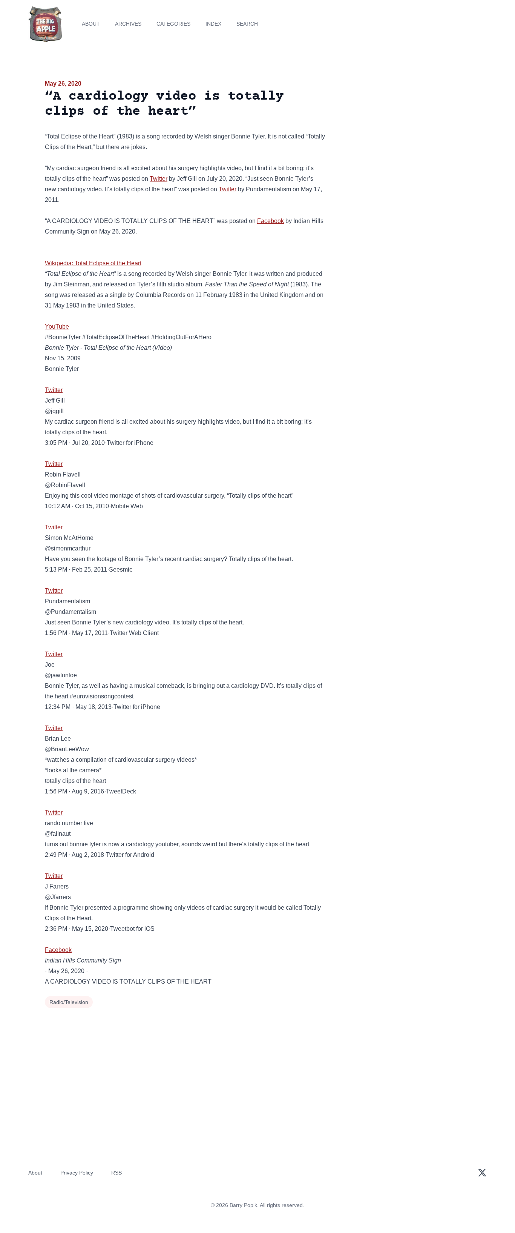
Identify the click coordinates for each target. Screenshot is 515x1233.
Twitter (158, 178)
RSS (116, 1173)
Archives (128, 24)
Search (247, 24)
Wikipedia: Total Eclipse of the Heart (93, 263)
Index (213, 24)
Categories (173, 24)
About (91, 24)
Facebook (270, 221)
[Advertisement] (402, 137)
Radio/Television (68, 1002)
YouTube (57, 326)
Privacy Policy (76, 1173)
